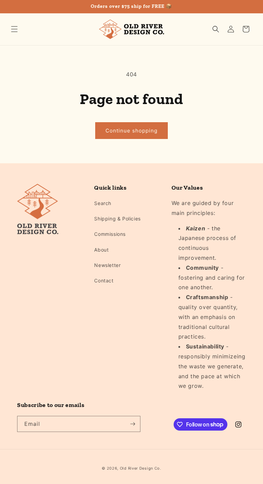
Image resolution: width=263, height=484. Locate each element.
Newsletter (107, 265)
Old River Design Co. (140, 468)
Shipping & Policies (117, 218)
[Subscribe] (132, 424)
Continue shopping (131, 130)
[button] (14, 29)
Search (102, 203)
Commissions (110, 234)
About (101, 250)
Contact (103, 280)
